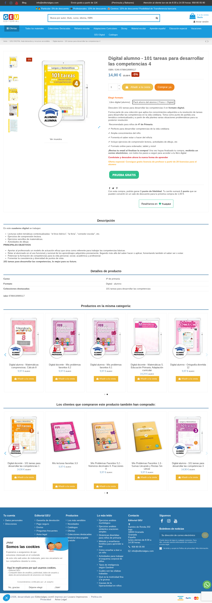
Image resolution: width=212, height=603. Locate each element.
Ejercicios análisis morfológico (107, 521)
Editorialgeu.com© (44, 597)
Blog (24, 2)
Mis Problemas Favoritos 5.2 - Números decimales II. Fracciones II (105, 466)
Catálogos (73, 527)
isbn (5, 296)
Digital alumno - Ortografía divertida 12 (188, 366)
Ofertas (71, 530)
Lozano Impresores (78, 597)
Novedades (73, 524)
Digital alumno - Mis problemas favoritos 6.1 (106, 366)
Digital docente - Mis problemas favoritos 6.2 (65, 366)
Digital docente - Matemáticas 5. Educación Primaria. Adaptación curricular (147, 367)
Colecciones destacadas (80, 534)
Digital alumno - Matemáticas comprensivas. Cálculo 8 (24, 366)
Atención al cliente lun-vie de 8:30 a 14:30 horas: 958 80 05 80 (174, 2)
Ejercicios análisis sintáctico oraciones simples (108, 529)
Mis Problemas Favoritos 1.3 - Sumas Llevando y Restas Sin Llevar (147, 466)
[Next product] (208, 41)
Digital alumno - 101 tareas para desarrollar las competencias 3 (188, 464)
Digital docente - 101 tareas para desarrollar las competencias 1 (24, 464)
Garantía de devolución (47, 520)
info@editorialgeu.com (47, 2)
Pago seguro (42, 524)
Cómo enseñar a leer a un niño (110, 551)
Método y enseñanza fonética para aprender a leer (111, 544)
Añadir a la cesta (140, 87)
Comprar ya (164, 87)
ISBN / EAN (114, 69)
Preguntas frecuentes (47, 530)
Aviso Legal (61, 599)
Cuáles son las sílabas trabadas (110, 572)
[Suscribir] (205, 535)
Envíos (39, 527)
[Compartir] (109, 188)
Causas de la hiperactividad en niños (110, 584)
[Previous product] (206, 41)
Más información (202, 548)
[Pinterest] (117, 188)
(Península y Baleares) (123, 2)
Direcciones (11, 524)
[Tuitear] (113, 188)
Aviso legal (41, 534)
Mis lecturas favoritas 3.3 (65, 463)
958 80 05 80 (138, 546)
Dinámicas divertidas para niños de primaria (110, 536)
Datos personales (14, 520)
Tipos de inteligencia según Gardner (109, 566)
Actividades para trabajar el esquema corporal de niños (111, 559)
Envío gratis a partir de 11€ (84, 2)
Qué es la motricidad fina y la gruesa (111, 578)
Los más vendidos (77, 520)
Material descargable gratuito (78, 539)
